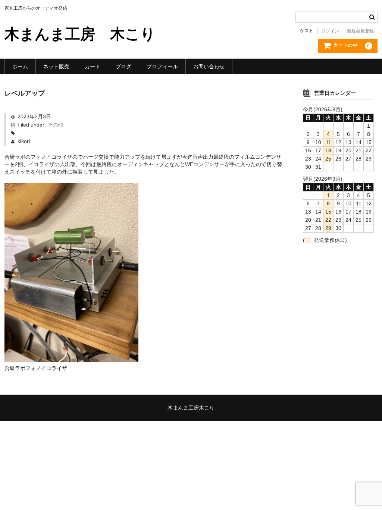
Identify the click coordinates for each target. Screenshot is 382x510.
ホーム (20, 66)
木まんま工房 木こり (80, 34)
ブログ (123, 66)
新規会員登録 (360, 31)
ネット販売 (56, 66)
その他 (55, 125)
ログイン (330, 31)
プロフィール (162, 66)
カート (92, 66)
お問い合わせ (209, 66)
